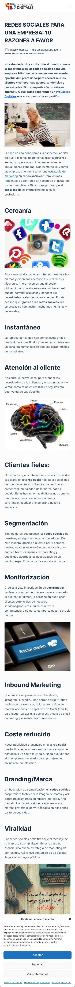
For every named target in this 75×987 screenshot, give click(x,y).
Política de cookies (13, 982)
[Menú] (68, 6)
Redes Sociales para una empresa (24, 53)
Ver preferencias (37, 974)
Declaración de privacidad (37, 982)
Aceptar (37, 955)
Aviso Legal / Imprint (61, 982)
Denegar (37, 964)
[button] (70, 919)
